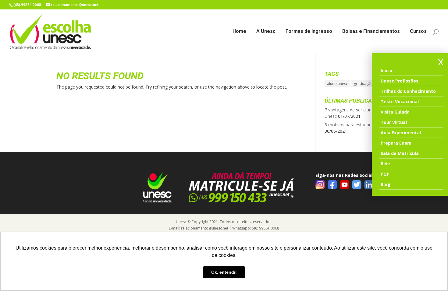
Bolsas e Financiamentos (371, 31)
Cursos (418, 31)
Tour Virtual (394, 122)
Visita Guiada (395, 112)
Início (386, 70)
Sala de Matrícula (400, 153)
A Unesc (266, 31)
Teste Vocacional (400, 101)
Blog (385, 184)
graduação (363, 83)
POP (385, 174)
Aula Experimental (401, 132)
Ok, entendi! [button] (224, 272)
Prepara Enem (396, 143)
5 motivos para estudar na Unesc (357, 125)
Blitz (385, 164)
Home (239, 31)
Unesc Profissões (399, 81)
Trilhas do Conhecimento (408, 91)
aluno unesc (337, 83)
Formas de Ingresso (309, 31)
